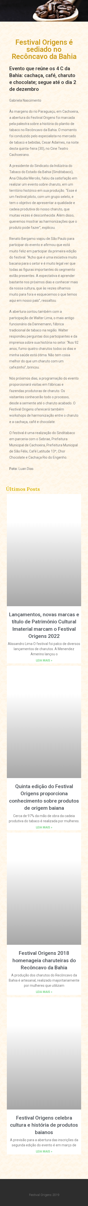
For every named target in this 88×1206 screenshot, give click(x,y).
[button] (68, 9)
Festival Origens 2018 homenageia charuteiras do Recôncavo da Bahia (44, 960)
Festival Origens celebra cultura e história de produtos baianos (44, 1125)
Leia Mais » (44, 660)
